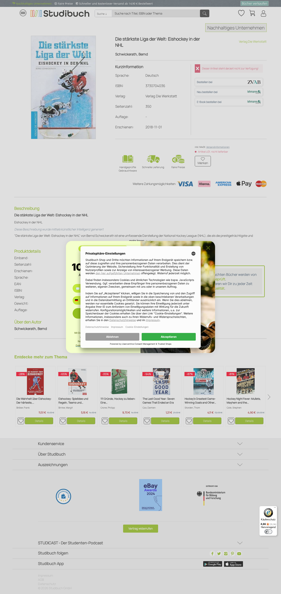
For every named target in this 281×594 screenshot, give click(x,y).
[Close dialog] (208, 248)
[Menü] (275, 508)
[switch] (268, 531)
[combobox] (79, 300)
